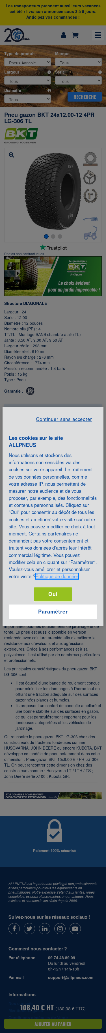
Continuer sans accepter (64, 419)
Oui (53, 594)
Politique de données (57, 576)
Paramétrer (53, 611)
